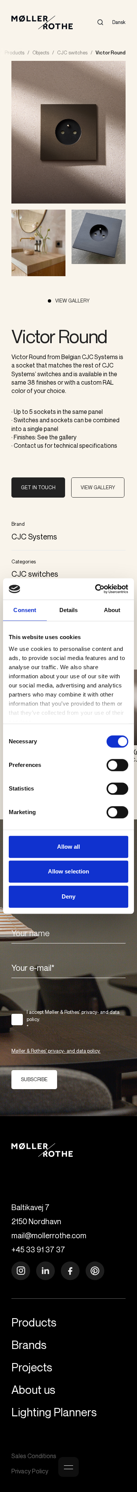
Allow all (68, 846)
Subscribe (34, 1079)
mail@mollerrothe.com (48, 1235)
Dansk (119, 22)
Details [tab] (68, 610)
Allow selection (68, 871)
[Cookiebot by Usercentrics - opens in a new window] (96, 589)
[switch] (117, 765)
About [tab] (112, 610)
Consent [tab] (24, 610)
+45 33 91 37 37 (38, 1249)
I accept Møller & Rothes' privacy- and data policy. (73, 1019)
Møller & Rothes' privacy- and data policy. (55, 1051)
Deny (68, 896)
